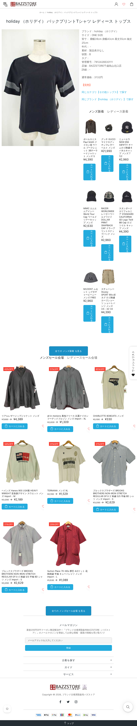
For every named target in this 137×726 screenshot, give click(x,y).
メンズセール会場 (52, 357)
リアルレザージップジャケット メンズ (20, 415)
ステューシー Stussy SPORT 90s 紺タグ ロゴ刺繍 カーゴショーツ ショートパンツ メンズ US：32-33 (108, 299)
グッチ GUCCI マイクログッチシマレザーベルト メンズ (108, 143)
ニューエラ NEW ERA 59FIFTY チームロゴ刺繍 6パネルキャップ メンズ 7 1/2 (126, 148)
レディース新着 (117, 111)
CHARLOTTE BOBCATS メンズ (108, 415)
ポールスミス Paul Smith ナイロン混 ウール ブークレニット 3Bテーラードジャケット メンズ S (90, 148)
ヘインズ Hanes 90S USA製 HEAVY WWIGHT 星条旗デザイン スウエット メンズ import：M (22, 493)
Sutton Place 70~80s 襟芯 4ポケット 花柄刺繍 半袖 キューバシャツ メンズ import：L (67, 574)
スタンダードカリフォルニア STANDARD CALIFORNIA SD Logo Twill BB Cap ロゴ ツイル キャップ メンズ (126, 218)
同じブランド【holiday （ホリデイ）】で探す (107, 99)
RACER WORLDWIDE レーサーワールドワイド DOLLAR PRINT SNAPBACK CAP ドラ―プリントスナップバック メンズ (108, 222)
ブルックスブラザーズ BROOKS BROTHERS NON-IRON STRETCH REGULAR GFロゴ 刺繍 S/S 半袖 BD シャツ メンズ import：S (113, 494)
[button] (128, 707)
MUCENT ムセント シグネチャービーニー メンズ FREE (90, 293)
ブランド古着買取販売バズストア (24, 4)
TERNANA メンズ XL (57, 490)
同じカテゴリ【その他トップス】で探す (104, 92)
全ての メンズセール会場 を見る (68, 611)
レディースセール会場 (82, 357)
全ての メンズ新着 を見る (68, 351)
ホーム (41, 12)
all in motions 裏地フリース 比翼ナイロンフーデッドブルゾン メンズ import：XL (67, 417)
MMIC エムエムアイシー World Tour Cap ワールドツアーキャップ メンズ (90, 215)
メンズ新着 (96, 111)
